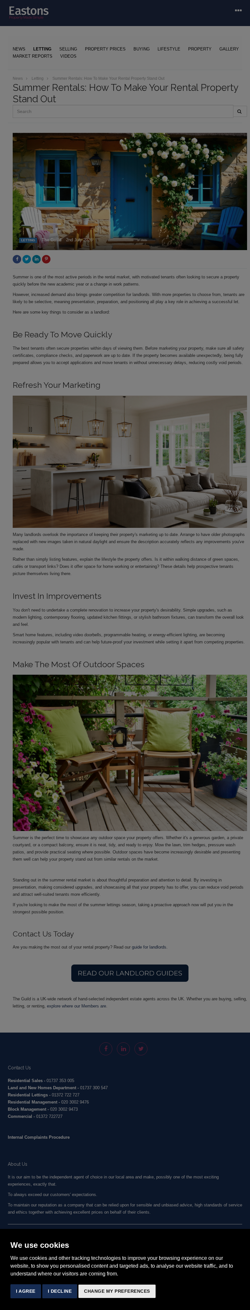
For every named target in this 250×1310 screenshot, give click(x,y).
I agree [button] (25, 1291)
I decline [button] (60, 1291)
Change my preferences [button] (117, 1291)
